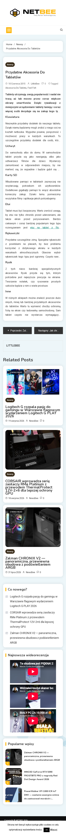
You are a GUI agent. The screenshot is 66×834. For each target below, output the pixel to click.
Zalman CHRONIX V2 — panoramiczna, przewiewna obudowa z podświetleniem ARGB (27, 563)
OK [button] (46, 830)
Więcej (53, 829)
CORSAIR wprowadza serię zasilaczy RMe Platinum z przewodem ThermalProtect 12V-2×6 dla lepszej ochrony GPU (28, 487)
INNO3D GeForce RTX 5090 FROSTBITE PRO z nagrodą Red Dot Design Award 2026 (40, 775)
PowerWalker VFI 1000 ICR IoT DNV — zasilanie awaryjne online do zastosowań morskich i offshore (41, 795)
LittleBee (35, 83)
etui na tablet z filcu (45, 227)
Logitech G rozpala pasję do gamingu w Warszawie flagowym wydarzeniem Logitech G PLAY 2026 (32, 411)
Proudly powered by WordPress (39, 820)
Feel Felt (32, 88)
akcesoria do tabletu (16, 88)
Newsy (10, 64)
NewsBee (33, 421)
